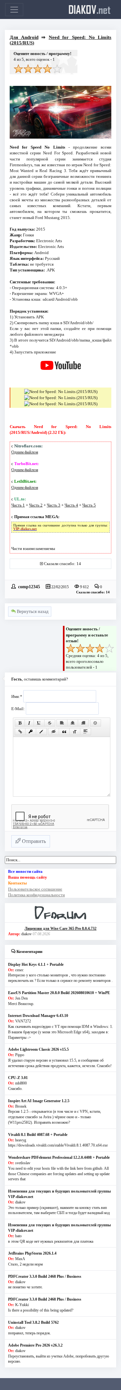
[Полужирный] (20, 723)
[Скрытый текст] (53, 731)
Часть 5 (89, 505)
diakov (89, 9)
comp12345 (29, 586)
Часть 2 (36, 505)
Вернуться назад (31, 611)
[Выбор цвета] (41, 731)
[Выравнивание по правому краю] (83, 723)
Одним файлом (24, 452)
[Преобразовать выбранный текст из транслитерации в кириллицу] (74, 731)
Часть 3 (53, 505)
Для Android (24, 37)
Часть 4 (71, 505)
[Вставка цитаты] (64, 731)
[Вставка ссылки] (20, 731)
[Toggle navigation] (14, 9)
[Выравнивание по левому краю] (61, 723)
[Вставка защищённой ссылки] (30, 731)
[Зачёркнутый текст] (49, 723)
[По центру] (72, 723)
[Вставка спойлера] (85, 731)
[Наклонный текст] (29, 723)
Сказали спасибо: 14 (62, 563)
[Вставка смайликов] (95, 723)
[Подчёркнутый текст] (39, 723)
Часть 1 (18, 505)
